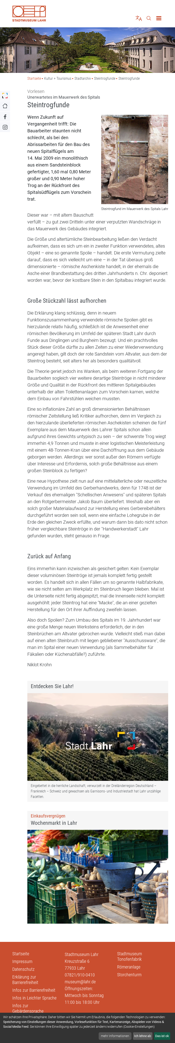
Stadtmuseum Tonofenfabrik (129, 956)
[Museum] (48, 14)
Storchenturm (129, 974)
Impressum (22, 961)
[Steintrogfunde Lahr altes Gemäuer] (134, 160)
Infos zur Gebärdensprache (28, 1008)
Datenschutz (23, 969)
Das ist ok (162, 1036)
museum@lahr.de (80, 981)
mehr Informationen (115, 1036)
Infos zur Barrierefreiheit (33, 990)
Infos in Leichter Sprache (34, 998)
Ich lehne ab (142, 1036)
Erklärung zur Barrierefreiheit (25, 979)
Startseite (34, 78)
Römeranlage (128, 967)
